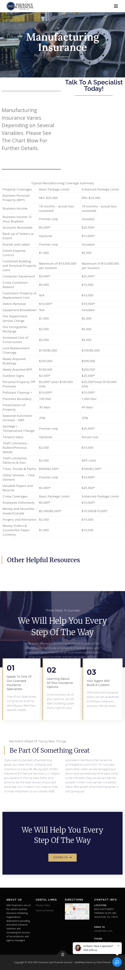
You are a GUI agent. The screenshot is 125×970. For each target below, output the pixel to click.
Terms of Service (45, 910)
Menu (116, 6)
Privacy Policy (43, 905)
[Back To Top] (62, 955)
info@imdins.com (103, 930)
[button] (62, 858)
